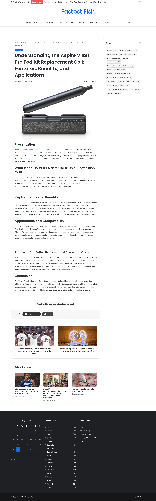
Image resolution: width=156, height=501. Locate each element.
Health (82, 22)
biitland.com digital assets (128, 50)
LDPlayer (121, 81)
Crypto (49, 438)
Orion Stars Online (133, 81)
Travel (49, 487)
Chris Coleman (112, 54)
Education (49, 22)
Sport (72, 22)
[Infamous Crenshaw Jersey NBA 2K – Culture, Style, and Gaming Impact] (27, 380)
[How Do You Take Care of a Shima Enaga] (84, 380)
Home (28, 22)
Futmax (125, 58)
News (49, 473)
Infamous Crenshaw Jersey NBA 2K (118, 73)
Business (37, 22)
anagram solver (112, 50)
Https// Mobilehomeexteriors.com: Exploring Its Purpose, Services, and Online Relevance (54, 393)
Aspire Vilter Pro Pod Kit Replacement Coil (32, 150)
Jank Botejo (111, 81)
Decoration (51, 445)
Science (50, 477)
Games (49, 459)
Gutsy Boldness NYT (114, 62)
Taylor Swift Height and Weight (117, 89)
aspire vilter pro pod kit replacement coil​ (56, 304)
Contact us (93, 22)
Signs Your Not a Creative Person (117, 85)
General (50, 463)
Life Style (25, 43)
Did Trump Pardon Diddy (127, 54)
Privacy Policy (85, 431)
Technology (62, 22)
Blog (48, 427)
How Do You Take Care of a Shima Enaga (83, 390)
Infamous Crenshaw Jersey (116, 70)
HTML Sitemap (85, 434)
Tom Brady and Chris (114, 93)
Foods (49, 455)
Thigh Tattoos (134, 89)
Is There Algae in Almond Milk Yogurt (119, 77)
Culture (49, 441)
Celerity (50, 434)
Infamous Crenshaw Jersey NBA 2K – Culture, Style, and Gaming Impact (26, 391)
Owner (18, 81)
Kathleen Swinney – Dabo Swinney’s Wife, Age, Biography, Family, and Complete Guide (75, 2)
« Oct (13, 460)
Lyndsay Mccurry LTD (88, 438)
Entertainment (52, 452)
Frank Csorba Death (113, 58)
